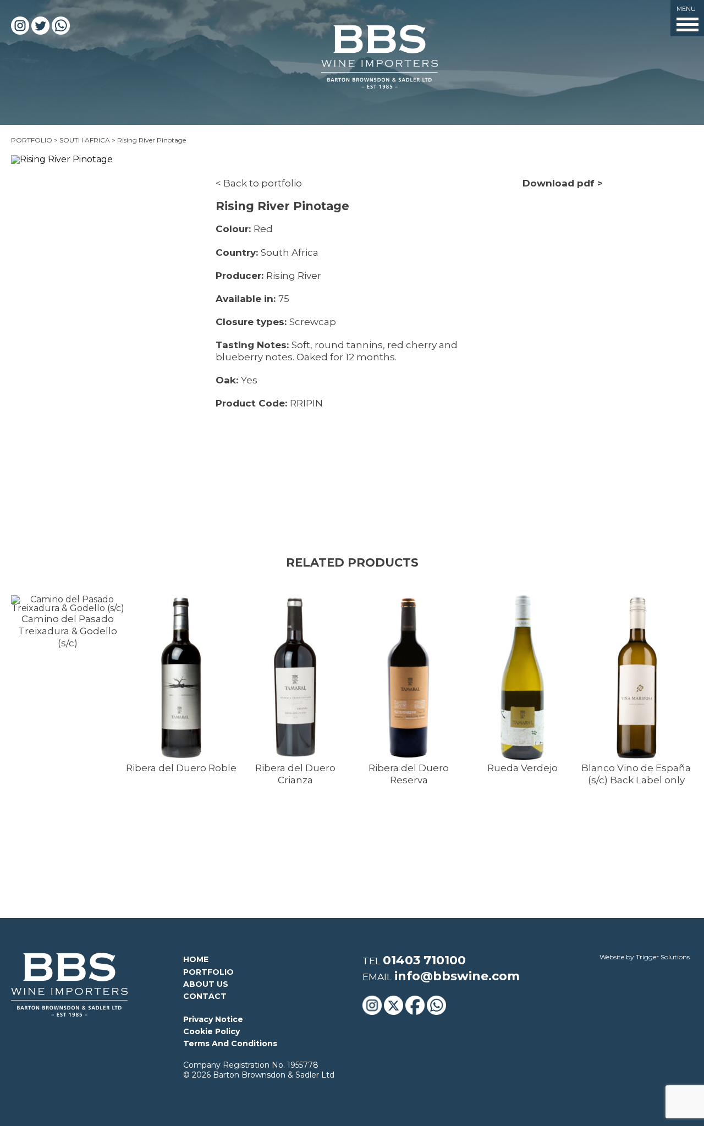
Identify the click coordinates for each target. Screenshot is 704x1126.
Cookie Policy (211, 1031)
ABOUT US (205, 984)
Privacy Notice (213, 1019)
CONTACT (205, 996)
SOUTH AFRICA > (88, 140)
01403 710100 (424, 960)
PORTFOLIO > (34, 140)
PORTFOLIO (208, 972)
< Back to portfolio (259, 183)
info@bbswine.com (457, 976)
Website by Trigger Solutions (645, 957)
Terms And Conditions (230, 1043)
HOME (195, 959)
